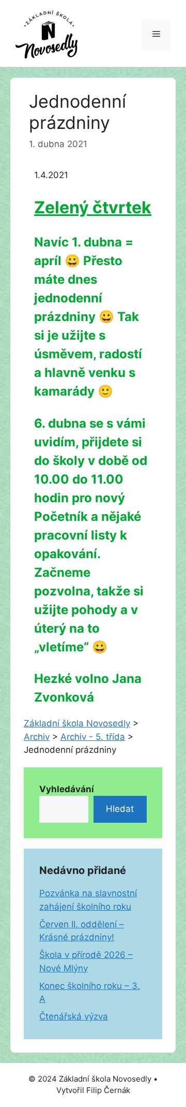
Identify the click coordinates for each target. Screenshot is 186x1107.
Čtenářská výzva (73, 1016)
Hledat (120, 809)
